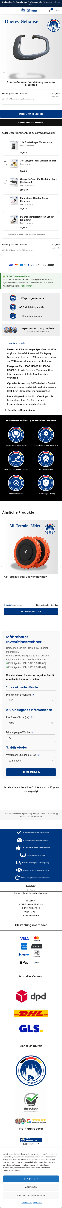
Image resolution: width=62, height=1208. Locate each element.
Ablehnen (31, 1187)
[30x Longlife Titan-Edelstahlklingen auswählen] (5, 163)
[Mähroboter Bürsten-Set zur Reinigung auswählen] (5, 201)
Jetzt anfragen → (27, 286)
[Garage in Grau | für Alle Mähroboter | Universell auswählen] (5, 182)
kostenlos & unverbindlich (38, 331)
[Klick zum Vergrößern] (4, 73)
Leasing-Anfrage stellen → (31, 122)
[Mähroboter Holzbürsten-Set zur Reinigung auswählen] (5, 220)
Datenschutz (27, 1202)
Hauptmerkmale (16, 343)
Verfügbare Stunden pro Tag (21, 755)
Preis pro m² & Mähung (18, 694)
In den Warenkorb (31, 114)
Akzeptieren (31, 1179)
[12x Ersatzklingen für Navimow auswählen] (5, 145)
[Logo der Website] (31, 10)
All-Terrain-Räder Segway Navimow (25, 576)
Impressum (37, 1202)
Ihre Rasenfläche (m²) (17, 717)
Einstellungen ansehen (31, 1195)
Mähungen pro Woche (18, 732)
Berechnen (31, 772)
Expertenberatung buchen (38, 328)
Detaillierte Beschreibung (21, 409)
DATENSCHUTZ (31, 1144)
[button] (31, 343)
